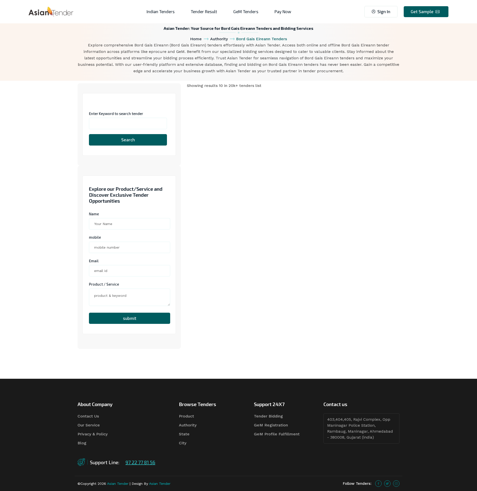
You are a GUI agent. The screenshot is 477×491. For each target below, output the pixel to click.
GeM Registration (271, 425)
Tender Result (204, 11)
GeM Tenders (245, 11)
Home (196, 39)
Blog (82, 443)
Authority (219, 39)
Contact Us (88, 416)
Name (94, 214)
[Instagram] (396, 483)
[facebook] (378, 483)
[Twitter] (387, 483)
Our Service (89, 425)
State (184, 434)
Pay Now (283, 11)
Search (128, 139)
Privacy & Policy (93, 434)
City (182, 443)
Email (94, 261)
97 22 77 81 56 (140, 462)
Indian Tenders (161, 11)
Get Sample (422, 11)
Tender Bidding (268, 416)
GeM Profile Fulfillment (277, 434)
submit (129, 318)
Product (186, 416)
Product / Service (104, 284)
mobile (95, 237)
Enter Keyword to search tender (116, 113)
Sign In (383, 11)
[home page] (51, 11)
